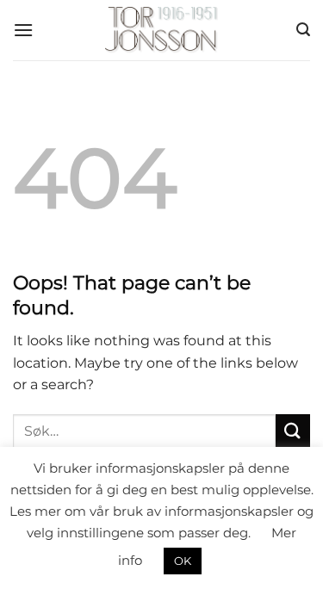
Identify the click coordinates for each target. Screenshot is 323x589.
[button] (23, 30)
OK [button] (182, 560)
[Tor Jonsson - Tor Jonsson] (161, 30)
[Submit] (293, 431)
